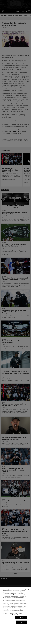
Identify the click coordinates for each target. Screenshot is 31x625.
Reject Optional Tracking (21, 617)
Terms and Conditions (13, 591)
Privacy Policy (13, 594)
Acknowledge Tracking (21, 622)
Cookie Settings (15, 614)
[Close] (28, 589)
